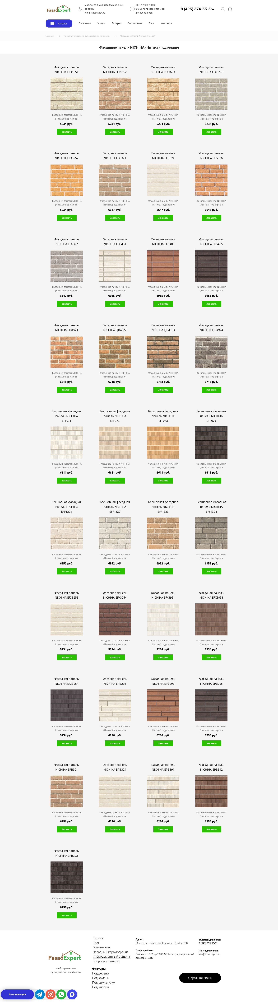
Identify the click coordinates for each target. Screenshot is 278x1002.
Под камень (100, 978)
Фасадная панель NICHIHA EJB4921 (66, 327)
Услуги (101, 23)
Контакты (166, 23)
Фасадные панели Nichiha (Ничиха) (137, 36)
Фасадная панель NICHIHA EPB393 (66, 853)
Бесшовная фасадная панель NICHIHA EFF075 (211, 416)
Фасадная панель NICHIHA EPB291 (115, 681)
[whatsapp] (61, 994)
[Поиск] (223, 9)
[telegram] (40, 994)
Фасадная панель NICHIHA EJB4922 (115, 327)
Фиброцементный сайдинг (111, 956)
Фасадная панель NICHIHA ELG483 (163, 241)
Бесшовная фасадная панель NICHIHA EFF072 (115, 416)
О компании (135, 23)
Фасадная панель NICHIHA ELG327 (66, 241)
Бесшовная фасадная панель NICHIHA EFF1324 (211, 506)
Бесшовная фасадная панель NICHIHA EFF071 (67, 416)
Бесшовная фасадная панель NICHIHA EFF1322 (115, 506)
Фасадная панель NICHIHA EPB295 (211, 681)
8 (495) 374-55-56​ (198, 9)
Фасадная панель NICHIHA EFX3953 (211, 595)
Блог (151, 23)
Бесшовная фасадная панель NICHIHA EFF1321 (67, 506)
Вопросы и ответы (106, 961)
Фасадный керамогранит (110, 952)
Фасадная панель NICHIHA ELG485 (211, 241)
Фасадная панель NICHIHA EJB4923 (163, 327)
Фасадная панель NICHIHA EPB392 (211, 767)
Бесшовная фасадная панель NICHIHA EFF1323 (163, 506)
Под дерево (100, 973)
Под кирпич (100, 987)
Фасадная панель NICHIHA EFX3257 (66, 155)
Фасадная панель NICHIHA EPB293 (163, 681)
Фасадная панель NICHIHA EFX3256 (211, 69)
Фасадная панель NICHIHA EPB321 (66, 767)
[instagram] (51, 994)
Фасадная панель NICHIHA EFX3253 (66, 595)
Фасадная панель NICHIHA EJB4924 (211, 327)
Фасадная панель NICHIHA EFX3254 (115, 595)
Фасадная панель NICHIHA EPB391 (163, 767)
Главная (50, 36)
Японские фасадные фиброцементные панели (87, 36)
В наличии (85, 23)
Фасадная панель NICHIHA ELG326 (211, 155)
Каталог (98, 938)
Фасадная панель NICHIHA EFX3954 (66, 681)
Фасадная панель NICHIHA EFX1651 (66, 69)
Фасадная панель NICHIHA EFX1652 (115, 69)
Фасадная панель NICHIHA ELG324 (163, 155)
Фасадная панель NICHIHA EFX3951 (163, 595)
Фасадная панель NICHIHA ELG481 (115, 241)
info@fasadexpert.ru (95, 12)
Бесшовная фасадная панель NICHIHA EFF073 (163, 416)
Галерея (116, 23)
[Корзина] (230, 9)
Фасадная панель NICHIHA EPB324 (115, 767)
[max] (72, 994)
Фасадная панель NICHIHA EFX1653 (163, 69)
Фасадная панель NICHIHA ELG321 (115, 155)
